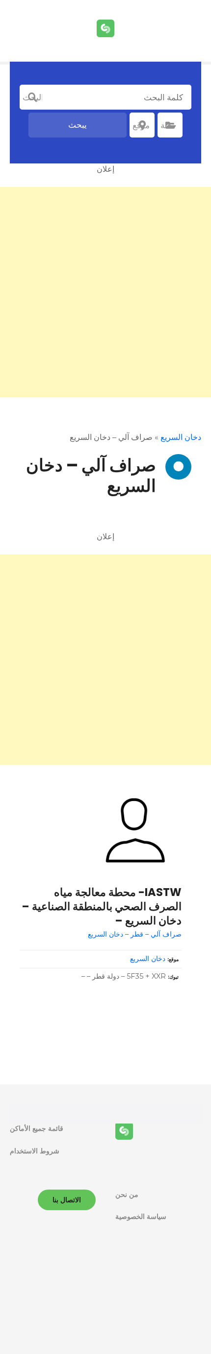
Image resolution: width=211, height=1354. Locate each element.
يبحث (77, 125)
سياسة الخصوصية (140, 1216)
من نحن (126, 1194)
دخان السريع (180, 437)
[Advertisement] (105, 292)
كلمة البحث (32, 97)
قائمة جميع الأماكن (36, 1128)
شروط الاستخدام (34, 1151)
